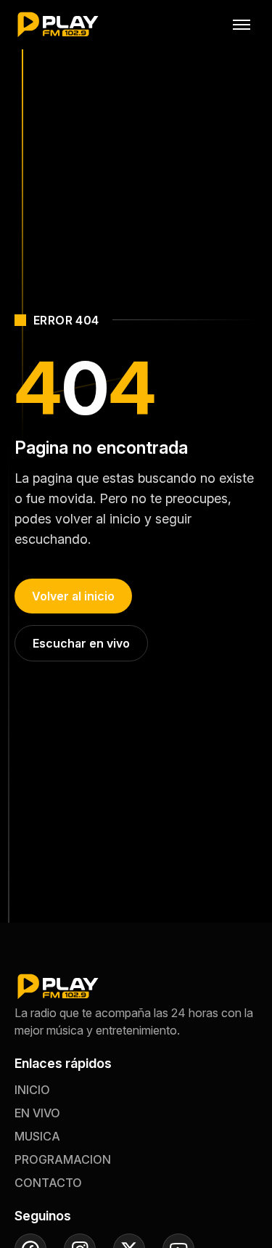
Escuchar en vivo (81, 643)
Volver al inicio (73, 596)
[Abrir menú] (241, 25)
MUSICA (37, 1136)
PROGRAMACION (63, 1159)
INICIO (32, 1089)
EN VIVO (37, 1113)
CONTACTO (48, 1182)
